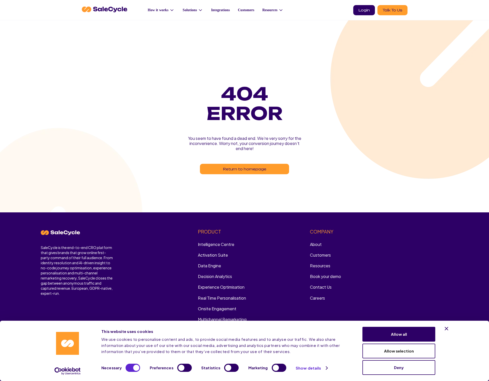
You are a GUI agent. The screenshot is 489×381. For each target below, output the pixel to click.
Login (364, 10)
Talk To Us (392, 10)
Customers (246, 10)
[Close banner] (446, 328)
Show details (308, 367)
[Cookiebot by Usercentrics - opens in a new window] (67, 371)
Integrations (220, 10)
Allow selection (399, 350)
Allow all (399, 334)
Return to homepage (244, 169)
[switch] (184, 368)
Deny (399, 367)
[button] (161, 10)
